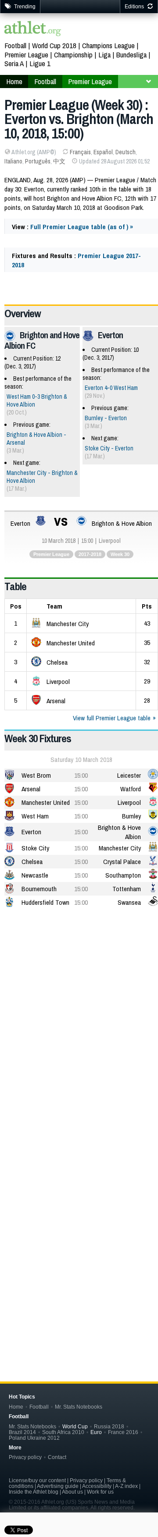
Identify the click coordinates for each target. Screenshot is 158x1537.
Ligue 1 (39, 63)
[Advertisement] (79, 1001)
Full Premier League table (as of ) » (81, 226)
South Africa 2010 (63, 1432)
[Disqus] (81, 1216)
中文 (59, 161)
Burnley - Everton (106, 418)
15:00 (81, 775)
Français (80, 152)
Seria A (14, 63)
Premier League (26, 55)
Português (37, 161)
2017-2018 (90, 554)
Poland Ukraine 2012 (34, 1438)
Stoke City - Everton (109, 448)
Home (16, 1407)
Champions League (108, 45)
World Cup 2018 (54, 45)
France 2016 (123, 1432)
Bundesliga (131, 55)
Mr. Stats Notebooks (78, 1407)
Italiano (13, 161)
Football (15, 45)
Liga (104, 55)
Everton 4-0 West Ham (111, 388)
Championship (73, 55)
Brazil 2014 (22, 1432)
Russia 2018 (109, 1426)
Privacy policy (25, 1457)
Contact (57, 1457)
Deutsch (125, 152)
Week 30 (120, 554)
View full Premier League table (112, 717)
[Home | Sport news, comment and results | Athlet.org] (32, 30)
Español (103, 152)
